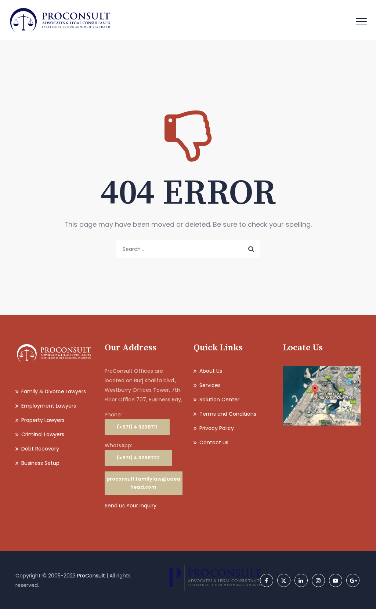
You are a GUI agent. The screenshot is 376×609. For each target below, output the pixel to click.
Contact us (213, 442)
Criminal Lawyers (42, 434)
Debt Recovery (40, 448)
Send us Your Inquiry (130, 505)
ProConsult (91, 575)
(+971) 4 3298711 (137, 426)
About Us (210, 371)
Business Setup (40, 463)
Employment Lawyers (48, 405)
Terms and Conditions (227, 413)
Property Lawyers (43, 420)
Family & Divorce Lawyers (53, 391)
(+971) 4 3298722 (138, 457)
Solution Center (219, 399)
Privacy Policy (216, 428)
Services (210, 385)
